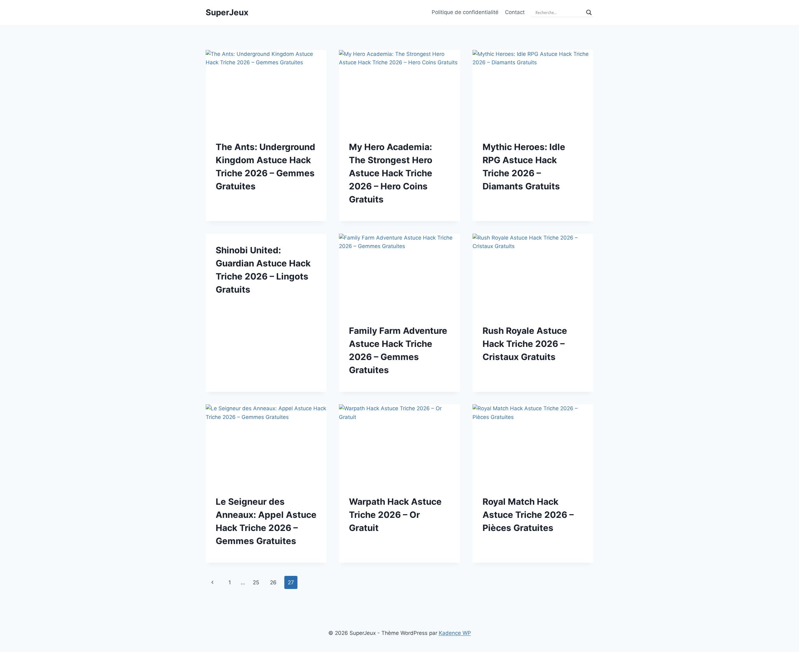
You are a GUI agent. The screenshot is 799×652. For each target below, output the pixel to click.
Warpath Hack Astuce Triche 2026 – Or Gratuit (395, 514)
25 (256, 582)
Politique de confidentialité (465, 12)
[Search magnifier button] (589, 12)
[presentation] (266, 90)
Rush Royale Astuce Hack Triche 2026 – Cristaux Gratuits (525, 343)
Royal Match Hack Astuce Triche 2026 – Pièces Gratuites (528, 514)
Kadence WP (455, 633)
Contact (515, 12)
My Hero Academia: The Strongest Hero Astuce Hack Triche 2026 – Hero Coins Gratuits (390, 173)
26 (273, 582)
